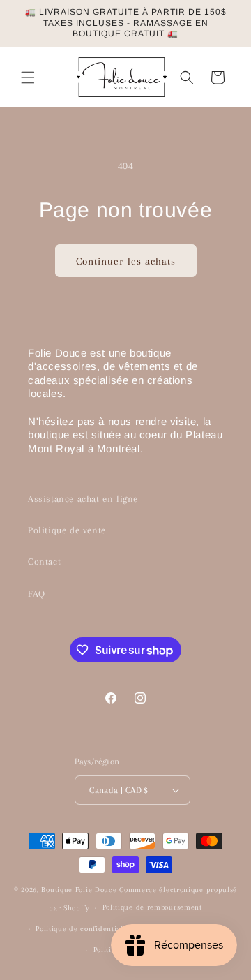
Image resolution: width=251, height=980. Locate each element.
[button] (28, 77)
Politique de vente (67, 530)
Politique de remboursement (152, 907)
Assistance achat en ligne (83, 498)
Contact (44, 561)
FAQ (36, 593)
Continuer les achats (126, 261)
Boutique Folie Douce (78, 889)
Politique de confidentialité (84, 928)
